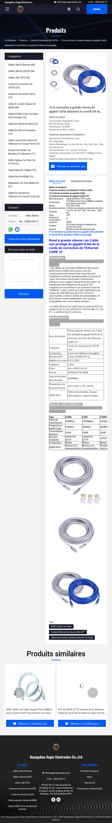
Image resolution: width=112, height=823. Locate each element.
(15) (21, 96)
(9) (24, 142)
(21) (23, 185)
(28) (21, 71)
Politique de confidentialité (89, 788)
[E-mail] (17, 229)
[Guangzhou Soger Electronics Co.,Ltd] (20, 9)
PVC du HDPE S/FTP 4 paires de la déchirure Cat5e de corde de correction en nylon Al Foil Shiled (81, 711)
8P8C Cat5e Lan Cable (61, 626)
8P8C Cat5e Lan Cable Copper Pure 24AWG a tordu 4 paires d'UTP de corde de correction (29, 711)
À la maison (10, 40)
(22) (21, 162)
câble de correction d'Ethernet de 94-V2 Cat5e (72, 637)
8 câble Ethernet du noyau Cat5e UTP (68, 632)
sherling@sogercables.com (69, 2)
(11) (22, 152)
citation (96, 9)
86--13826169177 (98, 2)
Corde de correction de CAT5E (44, 40)
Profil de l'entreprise (89, 771)
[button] (19, 692)
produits (23, 40)
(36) (19, 77)
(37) (20, 86)
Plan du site (89, 783)
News (89, 777)
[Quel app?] (11, 230)
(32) (23, 123)
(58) (21, 64)
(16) (23, 116)
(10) (22, 132)
